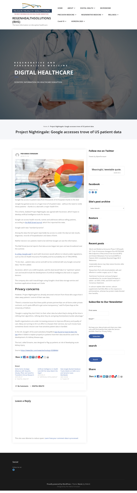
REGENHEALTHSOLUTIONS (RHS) (31, 20)
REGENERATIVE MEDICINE (91, 15)
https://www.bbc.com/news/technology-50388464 (39, 350)
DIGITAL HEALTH (86, 8)
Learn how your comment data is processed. (61, 438)
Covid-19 (61, 21)
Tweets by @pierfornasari (97, 156)
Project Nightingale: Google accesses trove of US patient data (72, 126)
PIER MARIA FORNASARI (29, 154)
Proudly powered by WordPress (59, 484)
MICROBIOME (105, 8)
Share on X (117, 173)
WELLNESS (112, 15)
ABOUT (70, 8)
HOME (60, 8)
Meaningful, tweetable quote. (106, 169)
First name (93, 310)
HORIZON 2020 (77, 21)
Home (45, 126)
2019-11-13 (25, 156)
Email (91, 319)
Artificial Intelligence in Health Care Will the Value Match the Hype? (48, 371)
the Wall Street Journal (33, 222)
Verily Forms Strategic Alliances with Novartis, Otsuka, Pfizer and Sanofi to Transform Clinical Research (24, 372)
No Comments (23, 386)
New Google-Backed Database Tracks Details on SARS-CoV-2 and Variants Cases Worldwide (70, 372)
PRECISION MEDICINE (66, 15)
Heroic (80, 484)
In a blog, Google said (23, 254)
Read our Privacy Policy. (103, 331)
